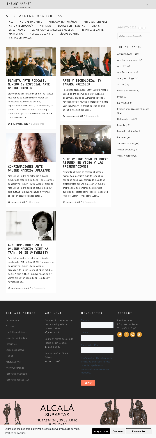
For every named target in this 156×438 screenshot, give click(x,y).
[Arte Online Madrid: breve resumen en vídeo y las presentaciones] (85, 139)
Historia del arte (125, 119)
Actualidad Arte (124, 54)
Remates (121, 137)
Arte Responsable (126, 72)
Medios (9, 356)
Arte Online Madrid (15, 368)
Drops (120, 97)
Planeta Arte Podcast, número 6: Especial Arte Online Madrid (29, 84)
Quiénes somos (13, 320)
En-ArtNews (123, 103)
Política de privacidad (16, 374)
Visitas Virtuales (125, 156)
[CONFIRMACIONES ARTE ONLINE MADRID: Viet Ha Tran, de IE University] (31, 225)
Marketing (122, 125)
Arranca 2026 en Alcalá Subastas (56, 355)
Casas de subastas (15, 350)
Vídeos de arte (124, 149)
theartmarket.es (124, 320)
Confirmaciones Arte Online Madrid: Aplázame (29, 168)
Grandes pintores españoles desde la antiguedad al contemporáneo (59, 324)
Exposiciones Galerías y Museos (133, 109)
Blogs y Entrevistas (126, 90)
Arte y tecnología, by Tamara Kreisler (82, 82)
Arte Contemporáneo (127, 60)
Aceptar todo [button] (101, 431)
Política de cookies (15, 433)
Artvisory (10, 326)
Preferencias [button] (138, 431)
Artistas (120, 84)
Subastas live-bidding (16, 338)
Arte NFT (121, 66)
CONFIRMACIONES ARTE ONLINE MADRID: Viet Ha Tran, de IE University (28, 248)
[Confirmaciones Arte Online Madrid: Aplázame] (31, 147)
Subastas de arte (125, 143)
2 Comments (37, 124)
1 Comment (34, 202)
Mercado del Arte (126, 131)
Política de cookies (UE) (17, 380)
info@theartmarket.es (127, 324)
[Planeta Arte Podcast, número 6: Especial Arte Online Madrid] (31, 61)
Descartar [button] (118, 431)
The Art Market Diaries (16, 332)
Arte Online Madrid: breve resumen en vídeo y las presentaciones (85, 162)
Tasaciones (11, 344)
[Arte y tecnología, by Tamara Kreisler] (85, 61)
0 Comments (92, 116)
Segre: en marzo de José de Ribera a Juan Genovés (59, 341)
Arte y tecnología (125, 78)
